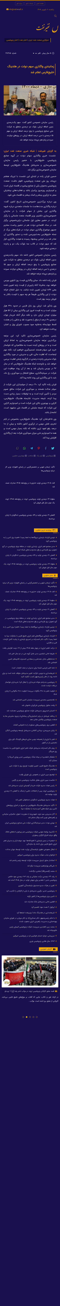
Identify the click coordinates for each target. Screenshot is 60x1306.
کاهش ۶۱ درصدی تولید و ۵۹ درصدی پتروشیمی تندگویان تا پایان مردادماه (30, 517)
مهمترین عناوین (18, 455)
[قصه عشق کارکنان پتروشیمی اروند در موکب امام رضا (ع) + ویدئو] (30, 971)
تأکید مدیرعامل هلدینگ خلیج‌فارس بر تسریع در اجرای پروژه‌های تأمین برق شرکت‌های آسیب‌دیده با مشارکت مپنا (31, 807)
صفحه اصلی (40, 3)
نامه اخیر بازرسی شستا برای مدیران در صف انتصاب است (33, 667)
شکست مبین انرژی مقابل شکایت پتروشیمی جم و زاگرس (33, 780)
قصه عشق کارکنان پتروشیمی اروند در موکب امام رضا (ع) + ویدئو (30, 991)
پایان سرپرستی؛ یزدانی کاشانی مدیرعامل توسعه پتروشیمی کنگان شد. (31, 732)
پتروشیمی (49, 455)
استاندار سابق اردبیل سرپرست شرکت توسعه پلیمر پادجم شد (32, 860)
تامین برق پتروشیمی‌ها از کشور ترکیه (41, 896)
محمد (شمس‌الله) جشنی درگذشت (42, 871)
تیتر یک (39, 455)
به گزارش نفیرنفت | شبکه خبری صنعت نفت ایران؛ (30, 151)
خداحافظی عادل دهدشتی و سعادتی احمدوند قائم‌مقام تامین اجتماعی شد (32, 661)
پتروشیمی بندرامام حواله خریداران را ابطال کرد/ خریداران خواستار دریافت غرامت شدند (31, 684)
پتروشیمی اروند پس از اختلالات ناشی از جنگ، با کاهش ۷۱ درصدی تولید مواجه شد (30, 792)
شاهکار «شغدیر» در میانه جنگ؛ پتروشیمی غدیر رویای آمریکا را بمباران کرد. (32, 759)
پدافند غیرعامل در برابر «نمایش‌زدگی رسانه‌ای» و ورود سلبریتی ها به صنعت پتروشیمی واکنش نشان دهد (30, 718)
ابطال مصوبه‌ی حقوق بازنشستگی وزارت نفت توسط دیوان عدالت (30, 849)
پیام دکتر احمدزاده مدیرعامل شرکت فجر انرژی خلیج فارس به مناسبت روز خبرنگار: (30, 750)
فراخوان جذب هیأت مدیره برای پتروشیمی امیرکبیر (36, 854)
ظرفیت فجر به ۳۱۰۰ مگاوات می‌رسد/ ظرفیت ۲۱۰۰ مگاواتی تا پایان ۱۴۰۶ (31, 692)
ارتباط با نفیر (29, 3)
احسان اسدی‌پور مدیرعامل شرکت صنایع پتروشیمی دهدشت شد (31, 710)
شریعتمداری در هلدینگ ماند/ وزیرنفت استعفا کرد (36, 912)
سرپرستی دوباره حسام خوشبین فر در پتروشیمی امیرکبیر (34, 935)
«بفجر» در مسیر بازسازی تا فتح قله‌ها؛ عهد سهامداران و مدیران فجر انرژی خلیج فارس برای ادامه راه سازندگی (30, 842)
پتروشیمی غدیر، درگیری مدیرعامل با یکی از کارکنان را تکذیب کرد (30, 890)
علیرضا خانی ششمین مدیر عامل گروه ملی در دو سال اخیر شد (31, 653)
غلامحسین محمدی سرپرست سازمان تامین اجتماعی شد (34, 699)
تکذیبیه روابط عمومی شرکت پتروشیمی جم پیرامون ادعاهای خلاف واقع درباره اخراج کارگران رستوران (31, 833)
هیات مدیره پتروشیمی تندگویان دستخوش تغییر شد (35, 799)
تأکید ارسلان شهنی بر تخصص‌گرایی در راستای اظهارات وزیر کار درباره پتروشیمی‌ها (30, 468)
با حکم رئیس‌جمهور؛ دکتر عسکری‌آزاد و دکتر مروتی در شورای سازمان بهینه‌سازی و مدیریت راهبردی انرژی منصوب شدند (30, 920)
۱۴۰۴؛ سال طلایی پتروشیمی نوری (42, 941)
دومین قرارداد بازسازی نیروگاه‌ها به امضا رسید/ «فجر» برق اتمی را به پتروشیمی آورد (30, 539)
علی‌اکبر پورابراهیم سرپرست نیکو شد (41, 865)
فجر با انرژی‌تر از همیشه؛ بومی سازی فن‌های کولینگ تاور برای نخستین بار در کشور (32, 741)
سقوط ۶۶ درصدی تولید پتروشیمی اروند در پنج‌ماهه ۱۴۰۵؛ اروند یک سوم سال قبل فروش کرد (30, 501)
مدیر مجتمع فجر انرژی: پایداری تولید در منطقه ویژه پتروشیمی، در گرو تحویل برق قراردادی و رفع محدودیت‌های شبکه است (29, 548)
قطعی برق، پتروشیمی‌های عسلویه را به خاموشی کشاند (34, 724)
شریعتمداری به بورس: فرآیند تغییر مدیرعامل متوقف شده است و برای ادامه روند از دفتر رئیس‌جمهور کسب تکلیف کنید (29, 675)
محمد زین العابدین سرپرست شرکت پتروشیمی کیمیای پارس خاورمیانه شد (33, 928)
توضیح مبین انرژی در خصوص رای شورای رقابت (37, 774)
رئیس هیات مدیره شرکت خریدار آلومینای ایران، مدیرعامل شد (31, 785)
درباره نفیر (19, 3)
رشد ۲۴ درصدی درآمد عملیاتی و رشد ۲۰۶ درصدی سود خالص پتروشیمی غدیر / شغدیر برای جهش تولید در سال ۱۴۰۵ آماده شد (32, 878)
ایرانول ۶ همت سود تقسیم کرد (43, 907)
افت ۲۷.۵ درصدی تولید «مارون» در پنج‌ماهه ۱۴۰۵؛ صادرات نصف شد (30, 485)
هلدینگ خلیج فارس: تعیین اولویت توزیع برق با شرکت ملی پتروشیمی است (33, 767)
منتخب (30, 455)
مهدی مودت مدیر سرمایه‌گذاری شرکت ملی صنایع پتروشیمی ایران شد (31, 824)
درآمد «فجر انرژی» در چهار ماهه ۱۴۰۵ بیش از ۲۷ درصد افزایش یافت (29, 648)
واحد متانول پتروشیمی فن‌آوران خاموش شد (38, 705)
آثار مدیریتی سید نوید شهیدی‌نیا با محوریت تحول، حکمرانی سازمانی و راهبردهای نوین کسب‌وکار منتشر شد (29, 816)
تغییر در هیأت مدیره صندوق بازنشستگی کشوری (36, 885)
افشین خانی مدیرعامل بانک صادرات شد (39, 901)
